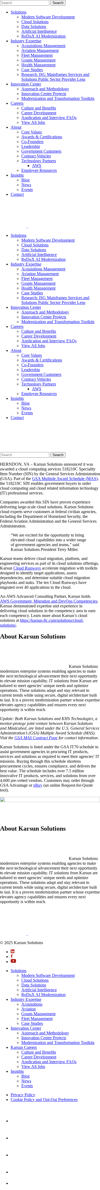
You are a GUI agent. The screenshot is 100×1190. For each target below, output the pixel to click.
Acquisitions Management (43, 45)
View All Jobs (33, 122)
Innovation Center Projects (43, 93)
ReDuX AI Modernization (43, 36)
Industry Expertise (26, 41)
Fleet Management (37, 55)
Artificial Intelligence (39, 31)
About (16, 127)
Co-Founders (32, 141)
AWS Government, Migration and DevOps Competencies (48, 601)
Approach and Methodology (45, 89)
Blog (25, 180)
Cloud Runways (27, 568)
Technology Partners (38, 161)
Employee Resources (39, 170)
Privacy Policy (23, 1094)
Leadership (30, 146)
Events (27, 189)
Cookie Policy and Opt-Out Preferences (44, 1099)
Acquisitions (31, 1004)
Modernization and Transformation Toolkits (57, 98)
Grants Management (38, 60)
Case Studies (32, 69)
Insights (17, 175)
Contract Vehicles (36, 156)
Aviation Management (40, 50)
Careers (17, 103)
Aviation (28, 1009)
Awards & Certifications (41, 137)
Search (58, 3)
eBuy (37, 785)
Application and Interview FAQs (49, 117)
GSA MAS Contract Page (36, 738)
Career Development (38, 113)
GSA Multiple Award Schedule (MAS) (65, 478)
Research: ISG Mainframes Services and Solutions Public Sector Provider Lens (55, 77)
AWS (36, 165)
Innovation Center (26, 84)
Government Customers (41, 151)
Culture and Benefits (38, 108)
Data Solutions (33, 26)
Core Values (31, 132)
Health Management (38, 65)
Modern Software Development (48, 17)
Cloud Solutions (35, 21)
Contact (17, 194)
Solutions (18, 12)
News (26, 184)
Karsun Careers (24, 1047)
